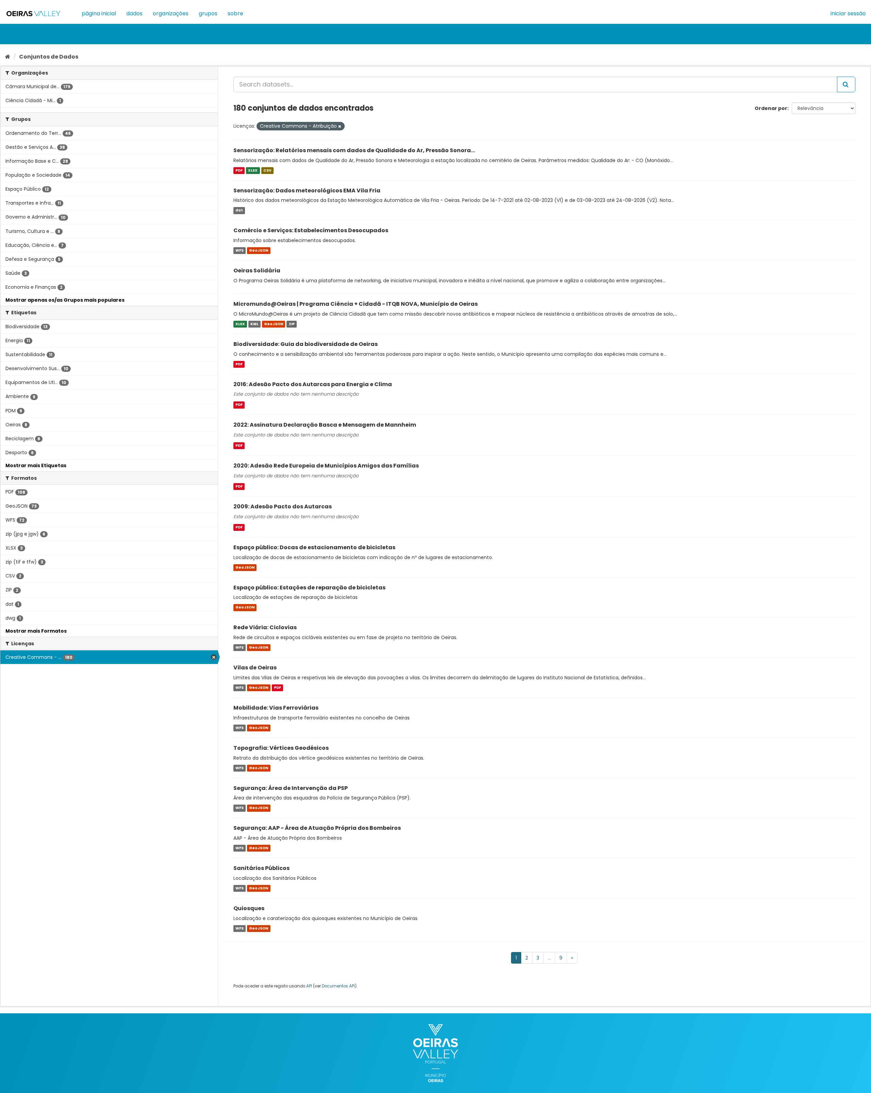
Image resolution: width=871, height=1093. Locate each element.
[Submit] (846, 84)
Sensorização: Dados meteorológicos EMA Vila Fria (306, 190)
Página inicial (99, 13)
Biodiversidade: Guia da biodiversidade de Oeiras (305, 344)
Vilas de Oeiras (255, 667)
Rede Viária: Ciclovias (265, 627)
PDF (239, 170)
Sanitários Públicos (261, 868)
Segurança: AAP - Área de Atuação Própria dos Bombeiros (317, 828)
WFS (239, 250)
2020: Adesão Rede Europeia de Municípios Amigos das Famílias (326, 466)
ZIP (292, 324)
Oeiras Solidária (256, 270)
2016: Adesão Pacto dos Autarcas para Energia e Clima (312, 384)
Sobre (235, 13)
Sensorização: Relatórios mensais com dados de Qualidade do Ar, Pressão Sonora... (354, 150)
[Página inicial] (7, 57)
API (309, 986)
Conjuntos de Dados (48, 57)
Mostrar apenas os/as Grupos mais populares (65, 300)
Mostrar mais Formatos (36, 631)
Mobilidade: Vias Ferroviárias (275, 708)
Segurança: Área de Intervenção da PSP (290, 788)
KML (254, 324)
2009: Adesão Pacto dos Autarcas (282, 506)
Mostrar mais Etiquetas (35, 465)
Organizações (170, 13)
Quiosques (248, 908)
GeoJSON (258, 250)
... (549, 957)
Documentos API (338, 986)
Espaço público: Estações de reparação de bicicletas (309, 587)
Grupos (208, 13)
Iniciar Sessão (848, 13)
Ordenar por (771, 108)
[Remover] (339, 126)
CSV (267, 170)
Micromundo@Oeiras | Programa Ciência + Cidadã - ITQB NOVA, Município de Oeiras (355, 304)
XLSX (253, 170)
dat (239, 210)
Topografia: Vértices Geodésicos (281, 748)
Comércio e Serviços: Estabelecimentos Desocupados (310, 230)
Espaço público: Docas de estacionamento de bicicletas (314, 547)
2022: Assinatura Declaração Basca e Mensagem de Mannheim (324, 425)
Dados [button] (134, 13)
